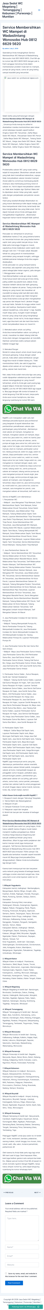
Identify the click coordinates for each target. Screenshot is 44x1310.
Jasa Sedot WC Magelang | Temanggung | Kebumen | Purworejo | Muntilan (17, 10)
